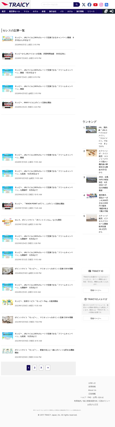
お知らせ (92, 383)
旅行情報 (80, 11)
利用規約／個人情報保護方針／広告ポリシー (92, 401)
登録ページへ (95, 290)
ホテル (35, 11)
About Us (92, 390)
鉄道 (43, 11)
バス (62, 11)
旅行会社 (52, 11)
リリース (91, 11)
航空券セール (14, 11)
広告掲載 (92, 394)
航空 (4, 11)
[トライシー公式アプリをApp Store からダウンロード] (15, 395)
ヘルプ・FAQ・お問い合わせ (92, 397)
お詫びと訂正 (92, 404)
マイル (26, 11)
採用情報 (92, 386)
